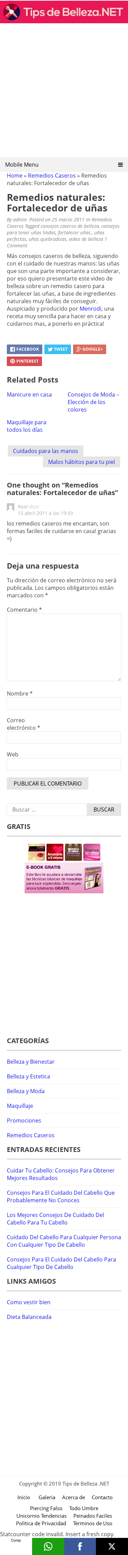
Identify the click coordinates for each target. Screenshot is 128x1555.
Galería (47, 1497)
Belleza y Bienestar (31, 1061)
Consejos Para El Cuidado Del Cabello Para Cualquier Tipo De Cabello (61, 1263)
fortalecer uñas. (75, 232)
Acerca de (73, 1497)
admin (20, 219)
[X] (112, 1546)
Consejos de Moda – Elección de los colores (93, 402)
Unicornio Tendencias (41, 1515)
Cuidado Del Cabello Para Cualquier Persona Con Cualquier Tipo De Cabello (64, 1240)
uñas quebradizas (48, 239)
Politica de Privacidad (41, 1523)
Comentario (24, 609)
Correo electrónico (23, 723)
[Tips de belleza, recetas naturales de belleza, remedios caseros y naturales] (64, 21)
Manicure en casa (29, 394)
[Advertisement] (64, 92)
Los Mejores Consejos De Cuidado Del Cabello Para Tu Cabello (55, 1218)
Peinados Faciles (92, 1515)
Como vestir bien (29, 1302)
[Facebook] (80, 1546)
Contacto (102, 1497)
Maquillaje (20, 1106)
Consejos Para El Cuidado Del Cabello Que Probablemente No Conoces (61, 1196)
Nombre (20, 693)
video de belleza (86, 239)
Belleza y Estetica (28, 1076)
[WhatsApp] (48, 1546)
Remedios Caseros (52, 175)
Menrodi (90, 308)
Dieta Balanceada (29, 1317)
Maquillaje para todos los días (26, 425)
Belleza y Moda (26, 1091)
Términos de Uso (92, 1523)
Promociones (24, 1120)
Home (15, 175)
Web (12, 754)
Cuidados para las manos (45, 451)
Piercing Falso (46, 1508)
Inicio (23, 1497)
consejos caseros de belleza (70, 226)
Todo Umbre (83, 1508)
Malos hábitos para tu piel (81, 462)
